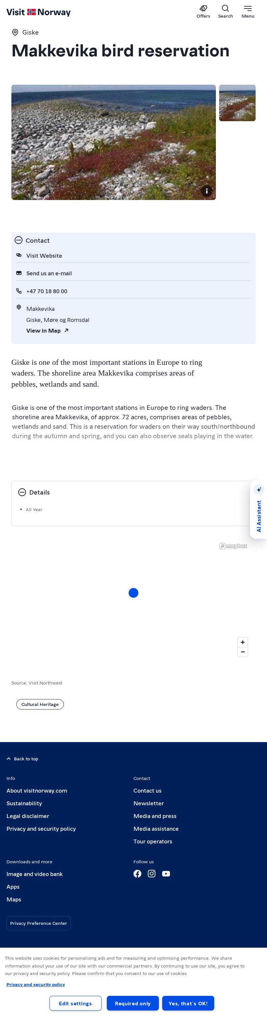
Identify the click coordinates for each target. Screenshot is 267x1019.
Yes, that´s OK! (188, 1003)
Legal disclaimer (28, 815)
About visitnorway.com (37, 790)
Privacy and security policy (41, 828)
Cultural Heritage (40, 704)
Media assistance (156, 828)
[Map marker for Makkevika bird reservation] (133, 593)
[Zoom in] (242, 642)
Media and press (155, 815)
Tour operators (153, 841)
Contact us (148, 790)
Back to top (26, 758)
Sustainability (24, 803)
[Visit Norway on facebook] (137, 874)
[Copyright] (207, 191)
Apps (13, 886)
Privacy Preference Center (38, 923)
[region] (133, 983)
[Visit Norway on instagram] (152, 874)
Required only (133, 1003)
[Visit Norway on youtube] (166, 874)
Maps (14, 899)
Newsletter (149, 803)
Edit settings (75, 1003)
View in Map (43, 330)
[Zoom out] (242, 651)
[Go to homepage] (48, 12)
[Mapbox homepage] (233, 546)
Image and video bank (35, 873)
